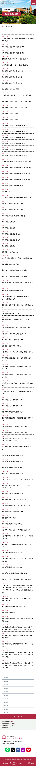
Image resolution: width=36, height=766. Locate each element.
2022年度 (5, 692)
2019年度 (5, 702)
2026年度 (5, 678)
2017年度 (5, 709)
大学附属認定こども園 (7, 726)
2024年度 (5, 685)
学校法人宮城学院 (6, 721)
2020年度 (5, 698)
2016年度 (5, 712)
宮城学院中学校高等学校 (8, 724)
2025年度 (5, 681)
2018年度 (5, 705)
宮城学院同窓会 (6, 728)
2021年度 (5, 695)
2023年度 (5, 688)
